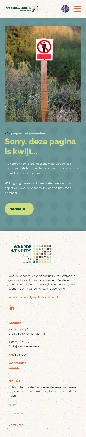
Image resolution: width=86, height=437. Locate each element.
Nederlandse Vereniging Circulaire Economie (33, 297)
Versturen (16, 425)
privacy (14, 367)
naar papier (19, 208)
